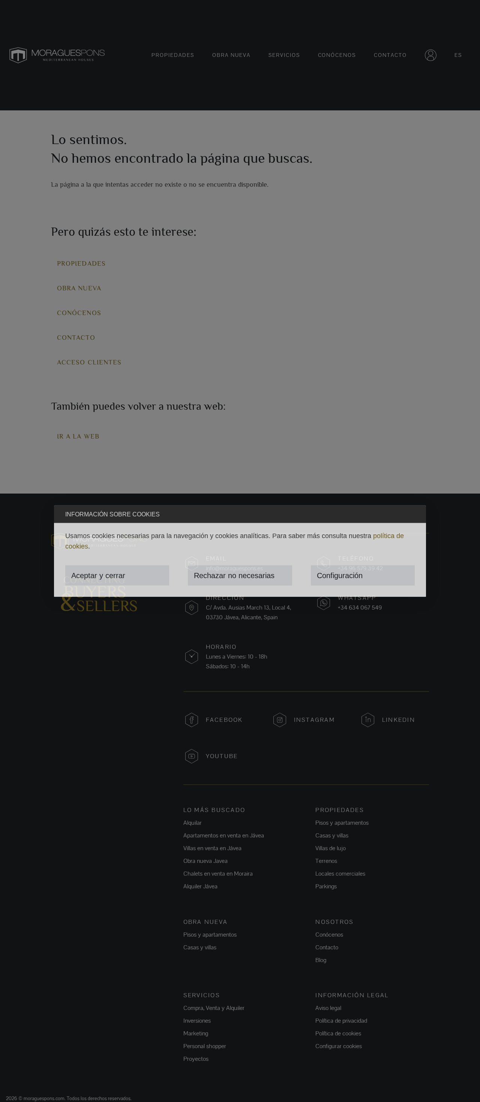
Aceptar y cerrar (98, 575)
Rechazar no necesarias (234, 575)
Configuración (340, 575)
